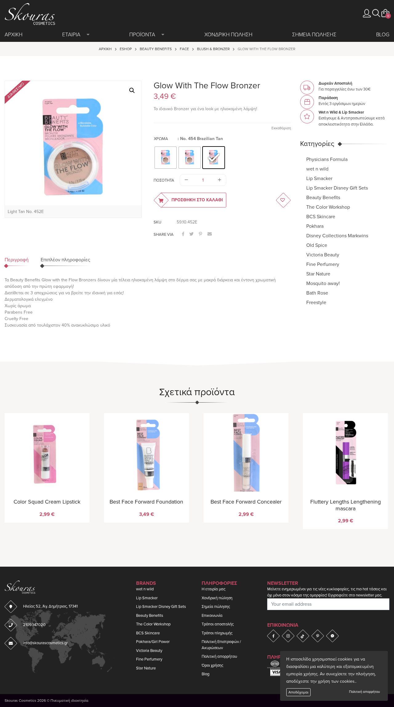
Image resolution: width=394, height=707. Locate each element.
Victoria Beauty (322, 254)
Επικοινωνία (212, 615)
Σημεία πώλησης (216, 606)
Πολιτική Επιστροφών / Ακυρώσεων (221, 644)
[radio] (165, 157)
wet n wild (317, 169)
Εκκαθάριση (281, 128)
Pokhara (315, 226)
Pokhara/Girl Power (153, 641)
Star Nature (318, 274)
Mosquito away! (323, 283)
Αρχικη (13, 34)
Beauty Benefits (156, 49)
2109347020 (34, 624)
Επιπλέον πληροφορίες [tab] (65, 260)
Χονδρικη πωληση (228, 34)
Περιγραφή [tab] (17, 260)
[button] (376, 13)
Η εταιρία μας (213, 589)
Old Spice (316, 245)
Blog (382, 34)
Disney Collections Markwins (337, 235)
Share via (164, 234)
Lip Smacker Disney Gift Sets (337, 188)
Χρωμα (161, 138)
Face (184, 49)
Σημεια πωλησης (314, 34)
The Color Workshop (328, 207)
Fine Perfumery (322, 264)
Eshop (126, 49)
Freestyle (316, 302)
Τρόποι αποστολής (218, 624)
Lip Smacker (319, 178)
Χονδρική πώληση (217, 598)
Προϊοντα (142, 34)
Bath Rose (317, 293)
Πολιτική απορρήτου (364, 692)
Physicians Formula (327, 159)
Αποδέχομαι (298, 692)
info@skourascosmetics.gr (45, 643)
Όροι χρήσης (212, 665)
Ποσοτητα (164, 180)
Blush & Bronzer (213, 49)
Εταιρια (71, 34)
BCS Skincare (320, 216)
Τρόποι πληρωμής (217, 633)
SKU (157, 222)
